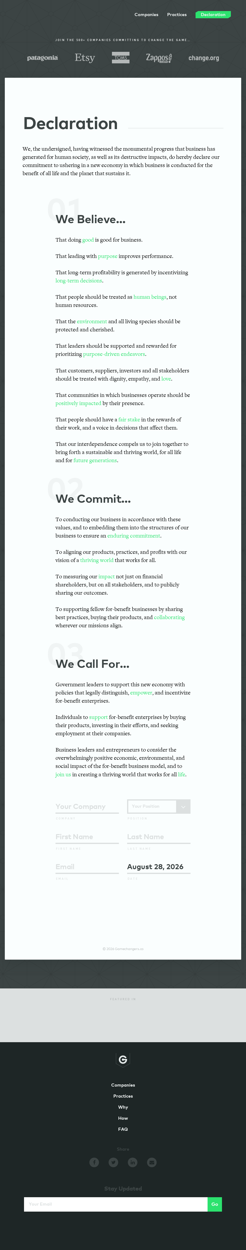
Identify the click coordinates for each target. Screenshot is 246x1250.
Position (138, 818)
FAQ (123, 1129)
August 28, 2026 (155, 867)
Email (62, 879)
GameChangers (37, 16)
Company (66, 818)
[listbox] (159, 806)
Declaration (213, 15)
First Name (68, 849)
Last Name (139, 849)
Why (123, 1107)
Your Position (146, 806)
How (123, 1118)
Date (133, 879)
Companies (146, 15)
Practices (177, 15)
